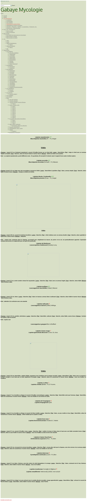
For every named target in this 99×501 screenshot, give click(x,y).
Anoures (11, 90)
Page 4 (14, 110)
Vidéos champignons (11, 43)
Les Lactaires (9, 22)
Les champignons (7, 18)
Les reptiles (9, 96)
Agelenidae (12, 70)
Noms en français (10, 32)
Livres (7, 42)
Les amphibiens (10, 88)
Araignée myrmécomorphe (15, 87)
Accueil (5, 15)
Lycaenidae (12, 55)
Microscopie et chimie (11, 36)
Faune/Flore (6, 50)
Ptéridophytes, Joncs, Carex (16, 128)
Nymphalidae (12, 59)
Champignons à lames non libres (14, 25)
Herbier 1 (14, 131)
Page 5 (14, 112)
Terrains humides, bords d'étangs (17, 102)
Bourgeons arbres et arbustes (19, 125)
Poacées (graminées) (14, 127)
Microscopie (6, 33)
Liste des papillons (13, 53)
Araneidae (11, 72)
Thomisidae (12, 84)
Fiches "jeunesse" (13, 64)
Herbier (11, 129)
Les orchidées (9, 95)
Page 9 (14, 117)
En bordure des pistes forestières (17, 118)
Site (7, 48)
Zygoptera (11, 68)
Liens (7, 40)
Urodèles (11, 91)
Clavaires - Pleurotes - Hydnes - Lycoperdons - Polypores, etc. (21, 26)
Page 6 (14, 113)
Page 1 (13, 106)
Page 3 (14, 109)
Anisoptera (12, 66)
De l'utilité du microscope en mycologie (16, 35)
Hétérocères (12, 58)
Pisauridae (11, 76)
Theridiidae (12, 83)
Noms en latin (9, 31)
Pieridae (11, 61)
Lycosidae (11, 73)
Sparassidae (12, 80)
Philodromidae (12, 75)
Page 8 (14, 116)
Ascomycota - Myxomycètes (13, 28)
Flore (7, 98)
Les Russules (9, 21)
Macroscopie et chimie (11, 37)
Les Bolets (9, 20)
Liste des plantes (13, 99)
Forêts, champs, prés (14, 105)
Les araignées (9, 69)
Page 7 (14, 114)
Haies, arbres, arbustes (14, 124)
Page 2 (11, 44)
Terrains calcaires (13, 101)
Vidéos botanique (10, 46)
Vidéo (43, 148)
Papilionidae (12, 54)
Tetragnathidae (13, 81)
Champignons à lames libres (13, 24)
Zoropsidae (12, 85)
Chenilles (11, 62)
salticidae (11, 77)
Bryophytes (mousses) (14, 132)
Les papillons (9, 51)
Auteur (5, 17)
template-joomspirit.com (6, 499)
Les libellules (9, 65)
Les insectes (9, 92)
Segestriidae (12, 79)
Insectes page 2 (13, 94)
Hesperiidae (12, 57)
